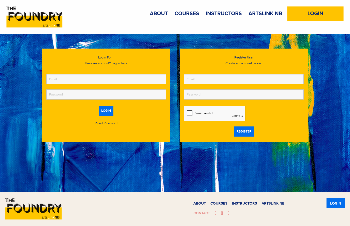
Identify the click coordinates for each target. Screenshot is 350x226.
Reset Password (106, 123)
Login (315, 13)
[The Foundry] (34, 16)
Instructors (224, 13)
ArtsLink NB (265, 13)
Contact (201, 213)
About (159, 13)
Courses (187, 13)
